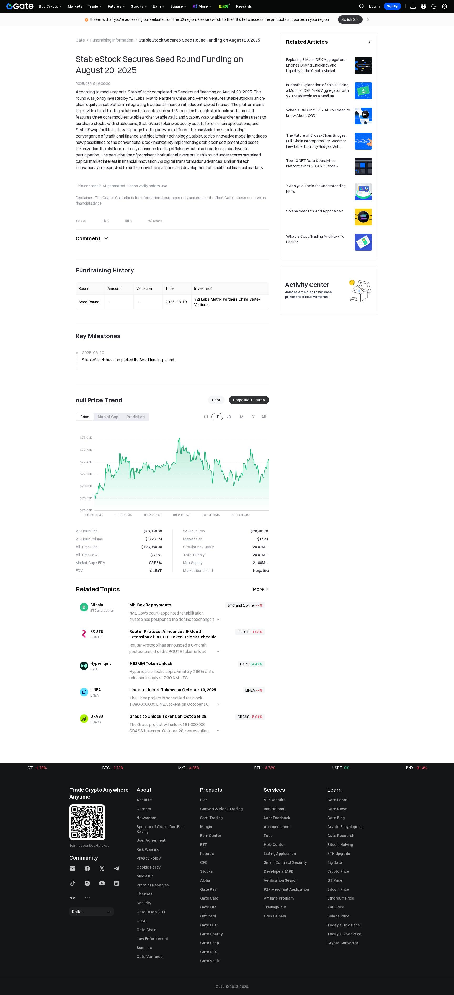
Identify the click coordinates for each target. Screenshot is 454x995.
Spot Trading (211, 817)
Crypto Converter (342, 943)
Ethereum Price (340, 898)
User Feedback (277, 817)
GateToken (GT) (151, 912)
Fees (268, 835)
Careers (144, 808)
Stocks (206, 871)
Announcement (277, 826)
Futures (207, 853)
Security (144, 903)
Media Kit (145, 876)
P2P (203, 800)
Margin (206, 826)
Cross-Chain (275, 916)
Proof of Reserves (153, 885)
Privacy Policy (149, 858)
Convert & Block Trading (221, 808)
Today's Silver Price (344, 934)
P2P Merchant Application (286, 889)
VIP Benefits (275, 800)
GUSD (142, 920)
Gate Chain (146, 929)
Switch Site (350, 19)
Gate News (337, 808)
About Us (145, 800)
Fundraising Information (111, 40)
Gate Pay (208, 889)
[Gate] (20, 6)
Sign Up (392, 6)
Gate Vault (209, 960)
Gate (80, 40)
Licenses (145, 894)
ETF (203, 844)
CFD (204, 862)
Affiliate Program (279, 898)
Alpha (205, 880)
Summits (144, 947)
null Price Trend (99, 400)
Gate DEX (208, 952)
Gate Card (209, 898)
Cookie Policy (149, 867)
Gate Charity (211, 934)
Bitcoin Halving (340, 844)
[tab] (85, 416)
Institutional (274, 808)
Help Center (274, 844)
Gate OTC (209, 925)
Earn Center (210, 835)
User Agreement (151, 840)
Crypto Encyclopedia (345, 826)
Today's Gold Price (343, 925)
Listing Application (280, 853)
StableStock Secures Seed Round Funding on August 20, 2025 (199, 40)
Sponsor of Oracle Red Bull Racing (160, 829)
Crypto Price (338, 871)
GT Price (334, 880)
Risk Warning (148, 849)
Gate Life (208, 907)
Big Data (334, 862)
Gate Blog (336, 817)
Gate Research (340, 835)
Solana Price (338, 916)
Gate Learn (337, 800)
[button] (105, 221)
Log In (374, 6)
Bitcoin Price (338, 889)
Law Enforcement (152, 938)
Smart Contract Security (285, 862)
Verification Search (280, 880)
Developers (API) (278, 871)
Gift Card (208, 916)
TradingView (275, 907)
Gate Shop (209, 943)
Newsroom (146, 817)
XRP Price (335, 907)
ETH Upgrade (338, 853)
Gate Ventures (150, 956)
